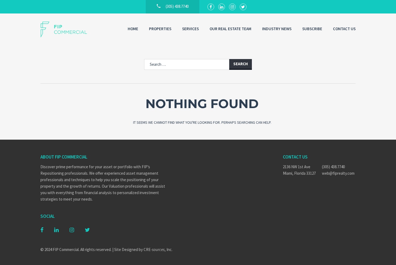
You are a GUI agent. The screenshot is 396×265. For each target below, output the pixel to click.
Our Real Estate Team (230, 28)
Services (190, 28)
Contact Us (344, 28)
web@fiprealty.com (338, 173)
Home (133, 28)
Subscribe (312, 28)
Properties (160, 28)
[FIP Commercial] (67, 29)
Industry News (276, 28)
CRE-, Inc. (158, 249)
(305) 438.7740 (333, 166)
